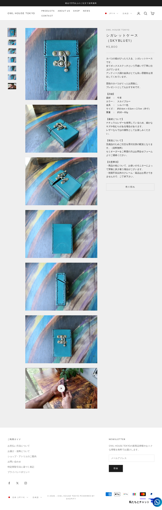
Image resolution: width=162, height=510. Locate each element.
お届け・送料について (19, 451)
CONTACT (47, 16)
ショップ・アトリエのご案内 (22, 456)
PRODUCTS (48, 11)
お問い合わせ (14, 461)
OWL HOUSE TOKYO (117, 30)
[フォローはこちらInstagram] (25, 483)
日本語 (126, 13)
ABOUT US (64, 11)
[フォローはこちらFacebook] (9, 483)
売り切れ (130, 186)
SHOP (76, 11)
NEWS (86, 11)
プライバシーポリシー (19, 472)
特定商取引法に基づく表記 (21, 466)
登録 (115, 468)
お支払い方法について (19, 445)
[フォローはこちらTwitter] (17, 483)
